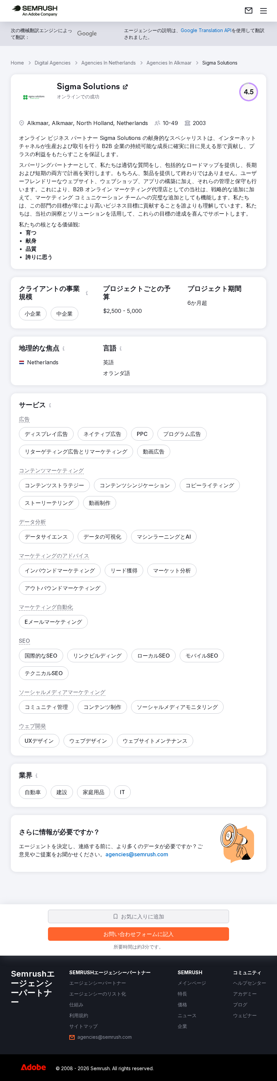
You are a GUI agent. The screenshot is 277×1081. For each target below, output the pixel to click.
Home (17, 63)
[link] (249, 10)
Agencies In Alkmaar (169, 63)
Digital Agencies (53, 63)
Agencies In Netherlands (108, 63)
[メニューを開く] (263, 11)
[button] (248, 91)
